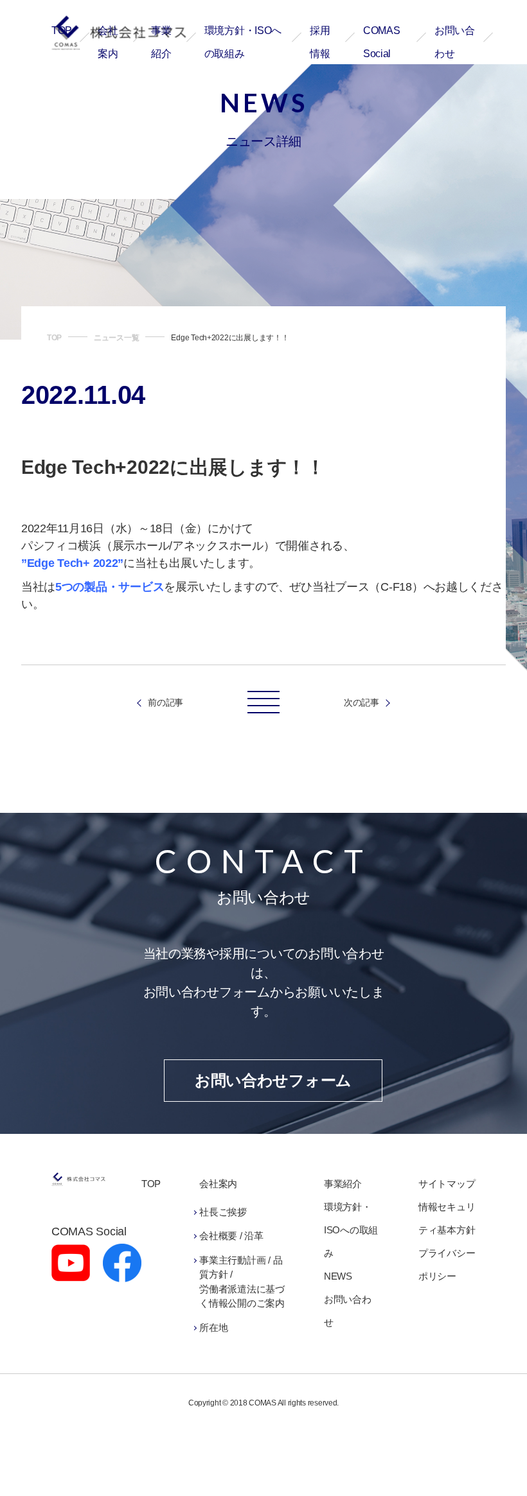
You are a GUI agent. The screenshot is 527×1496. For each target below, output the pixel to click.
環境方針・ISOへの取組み (351, 1229)
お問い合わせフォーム (273, 1080)
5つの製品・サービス (109, 586)
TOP (61, 30)
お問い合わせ (347, 1311)
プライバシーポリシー (446, 1265)
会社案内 (218, 1183)
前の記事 (165, 702)
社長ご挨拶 (223, 1211)
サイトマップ (446, 1183)
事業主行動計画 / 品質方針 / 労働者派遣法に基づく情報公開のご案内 (242, 1282)
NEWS (338, 1276)
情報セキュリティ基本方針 (446, 1218)
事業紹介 (343, 1183)
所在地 (213, 1327)
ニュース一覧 (116, 337)
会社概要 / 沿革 (231, 1235)
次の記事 (361, 702)
